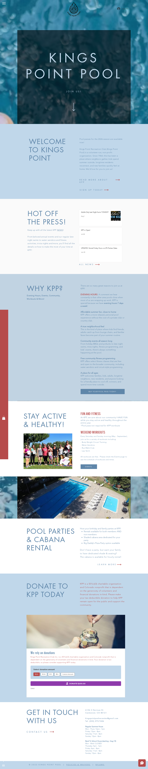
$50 (57, 674)
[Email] (3, 765)
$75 (50, 674)
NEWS (60, 230)
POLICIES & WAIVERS (78, 765)
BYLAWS (100, 765)
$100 (44, 674)
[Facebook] (3, 761)
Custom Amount (67, 674)
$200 (36, 674)
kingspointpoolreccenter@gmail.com (101, 718)
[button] (4, 3)
